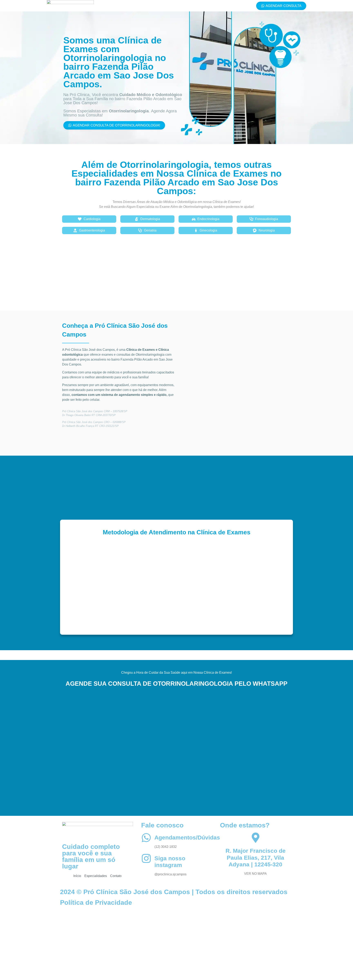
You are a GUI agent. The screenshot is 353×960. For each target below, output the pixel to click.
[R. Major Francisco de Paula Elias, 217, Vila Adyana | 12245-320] (255, 838)
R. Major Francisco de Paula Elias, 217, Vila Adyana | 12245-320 (256, 858)
